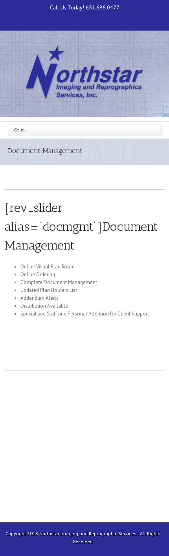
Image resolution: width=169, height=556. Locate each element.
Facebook (84, 18)
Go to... (20, 130)
